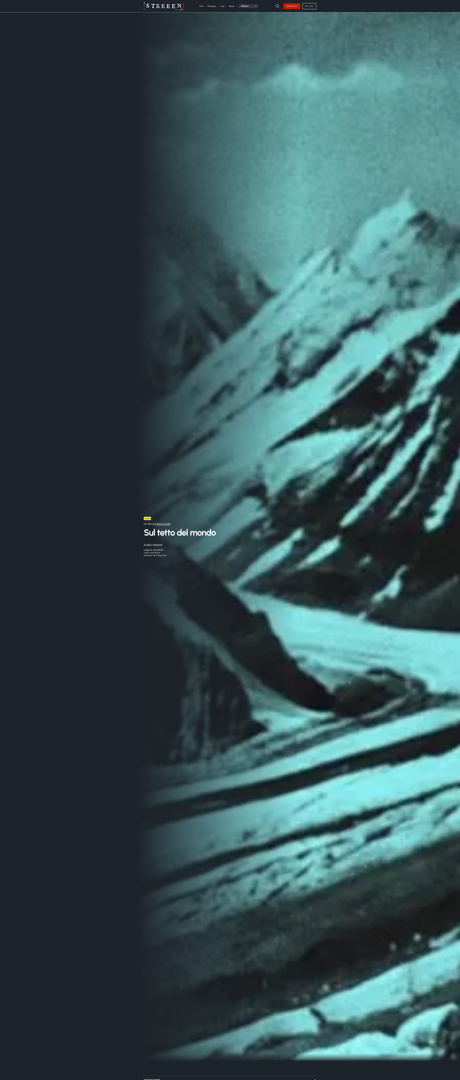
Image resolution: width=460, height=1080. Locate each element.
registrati (157, 544)
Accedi (147, 544)
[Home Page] (164, 6)
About (231, 6)
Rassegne (211, 6)
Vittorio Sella (162, 523)
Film (201, 6)
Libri (222, 6)
